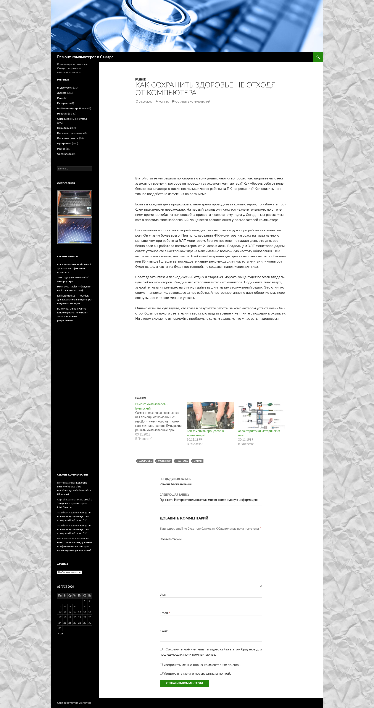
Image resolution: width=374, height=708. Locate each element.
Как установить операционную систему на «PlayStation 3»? (74, 516)
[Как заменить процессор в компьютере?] (210, 415)
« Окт (61, 633)
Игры (60, 98)
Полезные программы (70, 133)
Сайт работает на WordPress (74, 703)
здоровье (145, 461)
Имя (164, 595)
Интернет (63, 103)
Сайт (164, 631)
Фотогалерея (65, 154)
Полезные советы (68, 138)
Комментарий (171, 539)
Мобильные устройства (71, 108)
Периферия (64, 128)
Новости (62, 113)
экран (198, 461)
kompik (164, 101)
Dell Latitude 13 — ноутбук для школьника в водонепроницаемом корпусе (74, 299)
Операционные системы (72, 119)
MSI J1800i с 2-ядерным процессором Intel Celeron (74, 503)
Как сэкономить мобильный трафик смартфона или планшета (74, 268)
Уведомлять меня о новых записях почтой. (197, 673)
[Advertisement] (211, 143)
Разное (140, 79)
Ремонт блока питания (176, 482)
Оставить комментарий (192, 101)
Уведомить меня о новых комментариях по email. (202, 665)
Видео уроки (65, 87)
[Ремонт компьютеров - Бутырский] (161, 421)
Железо (61, 93)
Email (165, 613)
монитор (164, 461)
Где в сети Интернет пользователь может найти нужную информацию (209, 498)
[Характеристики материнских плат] (261, 415)
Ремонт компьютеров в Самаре (85, 57)
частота (182, 461)
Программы (64, 143)
